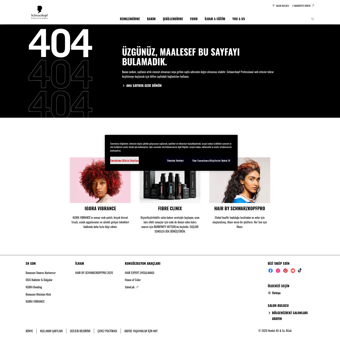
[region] (171, 153)
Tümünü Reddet (175, 160)
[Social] (270, 270)
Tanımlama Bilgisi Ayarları (124, 160)
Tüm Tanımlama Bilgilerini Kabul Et (211, 160)
